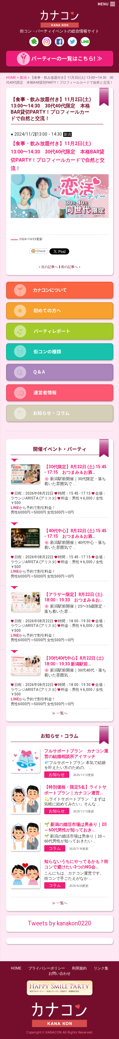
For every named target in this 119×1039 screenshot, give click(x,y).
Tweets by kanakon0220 (59, 923)
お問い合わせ (59, 973)
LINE (15, 508)
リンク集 (101, 968)
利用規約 (79, 968)
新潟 (23, 77)
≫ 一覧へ (59, 713)
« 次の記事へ (48, 267)
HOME (11, 77)
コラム (55, 848)
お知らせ (57, 774)
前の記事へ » (70, 267)
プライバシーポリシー (46, 968)
